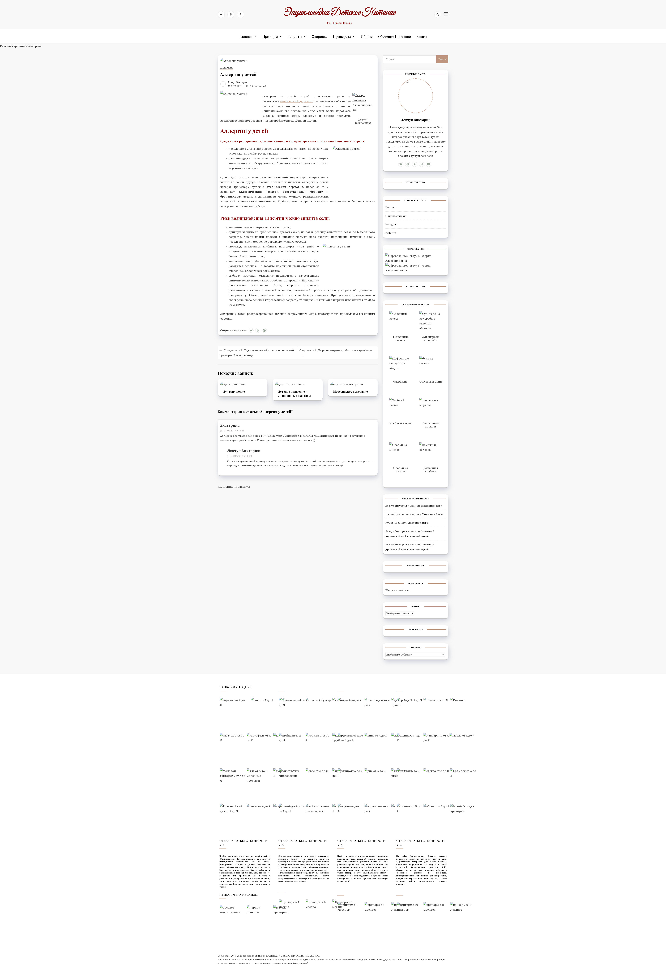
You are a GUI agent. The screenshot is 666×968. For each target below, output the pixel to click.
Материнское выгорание (350, 391)
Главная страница (12, 46)
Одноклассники (395, 215)
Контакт (390, 207)
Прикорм (270, 36)
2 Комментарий (258, 86)
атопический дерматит (296, 101)
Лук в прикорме (234, 391)
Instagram (391, 224)
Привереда (342, 36)
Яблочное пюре (418, 522)
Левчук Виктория (237, 82)
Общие (367, 36)
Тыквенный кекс (431, 505)
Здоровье (319, 36)
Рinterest (390, 232)
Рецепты (295, 36)
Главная (246, 36)
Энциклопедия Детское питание (339, 13)
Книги (421, 36)
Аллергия (35, 46)
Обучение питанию (394, 36)
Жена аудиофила (397, 590)
